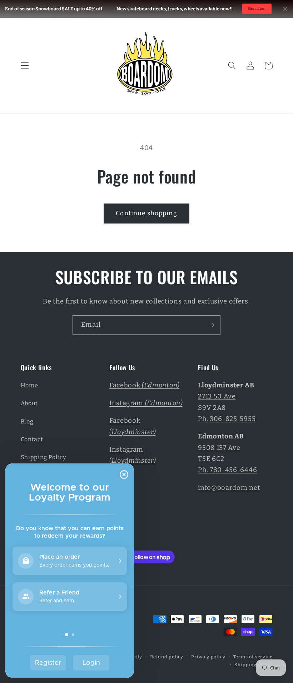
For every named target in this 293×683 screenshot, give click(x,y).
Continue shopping (146, 213)
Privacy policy (208, 656)
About (29, 403)
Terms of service (253, 656)
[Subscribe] (211, 325)
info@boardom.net (229, 488)
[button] (25, 65)
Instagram (146, 403)
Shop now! (257, 8)
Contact (32, 439)
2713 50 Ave (217, 396)
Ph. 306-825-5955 (226, 419)
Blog (27, 421)
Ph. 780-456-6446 (227, 470)
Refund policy (166, 656)
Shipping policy (253, 664)
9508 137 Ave (219, 448)
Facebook (144, 385)
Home (29, 385)
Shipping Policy (43, 457)
